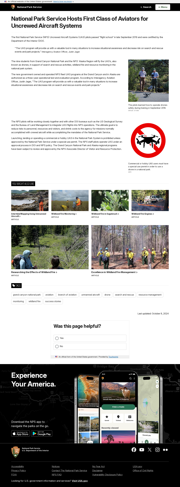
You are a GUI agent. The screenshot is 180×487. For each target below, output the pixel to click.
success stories (53, 301)
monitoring (18, 301)
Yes (62, 338)
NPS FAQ (57, 474)
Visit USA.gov (80, 480)
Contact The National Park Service (69, 470)
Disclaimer (97, 470)
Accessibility (17, 466)
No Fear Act (98, 466)
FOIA (14, 474)
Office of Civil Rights (143, 470)
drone (107, 294)
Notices (56, 466)
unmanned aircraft (90, 294)
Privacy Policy (18, 470)
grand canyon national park (27, 294)
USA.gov (137, 466)
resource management (150, 294)
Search (147, 7)
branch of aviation (67, 294)
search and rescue (124, 294)
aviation (49, 294)
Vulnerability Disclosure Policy (107, 474)
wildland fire (34, 301)
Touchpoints (113, 356)
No (61, 346)
